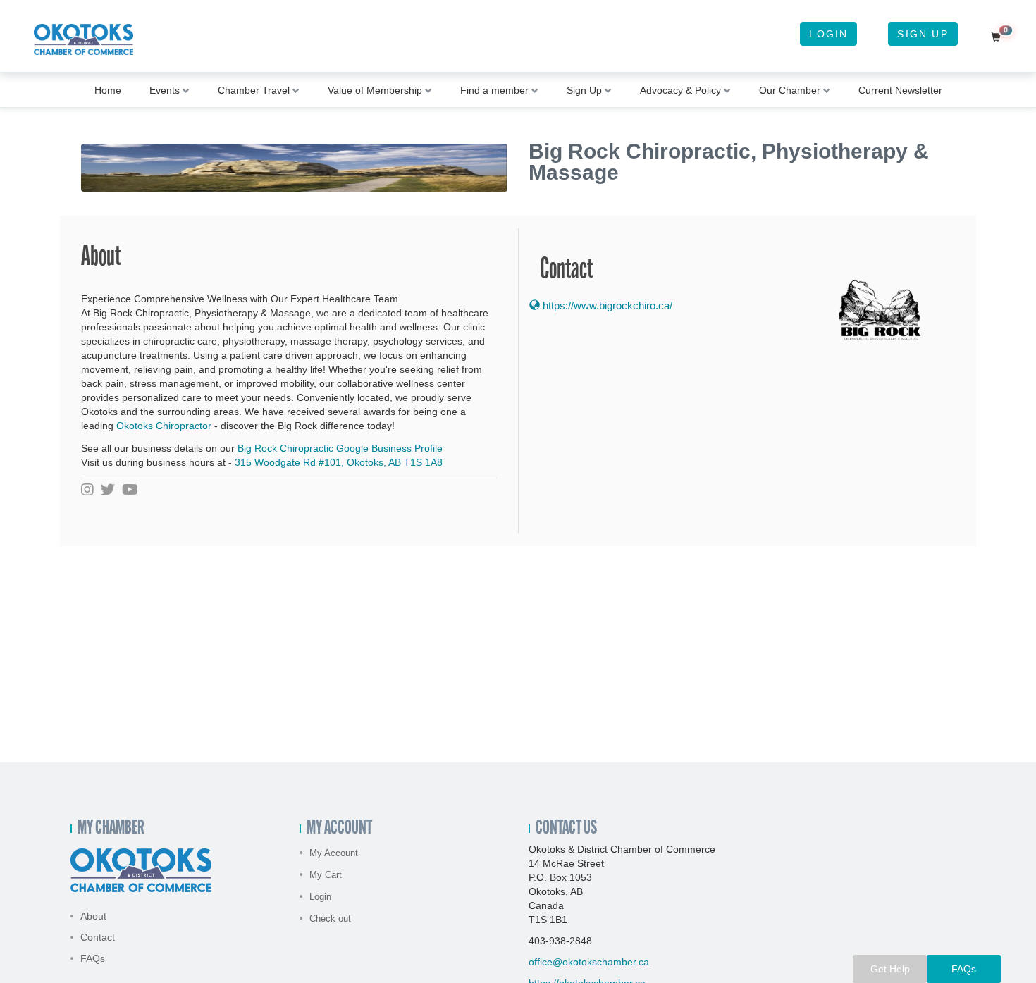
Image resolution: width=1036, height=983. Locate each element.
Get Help (890, 969)
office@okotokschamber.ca (589, 961)
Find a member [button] (494, 90)
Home (107, 90)
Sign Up (922, 33)
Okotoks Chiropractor (163, 425)
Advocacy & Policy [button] (680, 90)
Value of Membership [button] (375, 90)
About (93, 916)
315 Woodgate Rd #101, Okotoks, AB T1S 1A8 (339, 462)
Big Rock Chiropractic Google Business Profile (340, 448)
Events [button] (164, 90)
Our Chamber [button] (789, 90)
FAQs (92, 958)
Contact (97, 937)
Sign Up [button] (584, 90)
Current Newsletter (900, 90)
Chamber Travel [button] (254, 90)
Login (828, 33)
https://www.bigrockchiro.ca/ (606, 305)
